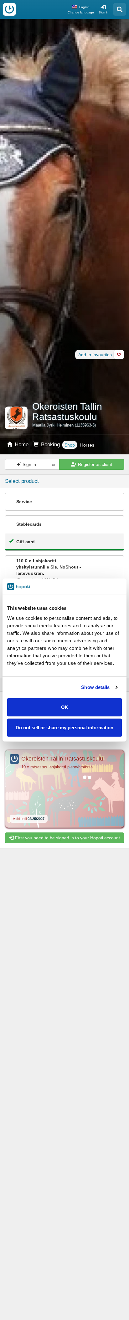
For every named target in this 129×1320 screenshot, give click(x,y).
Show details (95, 687)
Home (20, 445)
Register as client (94, 464)
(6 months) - (48, 570)
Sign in (104, 12)
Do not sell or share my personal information (64, 727)
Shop (69, 445)
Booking (49, 445)
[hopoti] (9, 9)
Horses (87, 445)
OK (64, 707)
